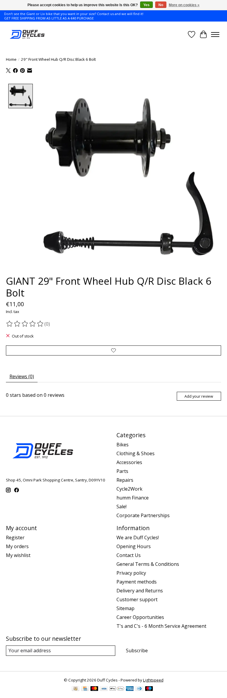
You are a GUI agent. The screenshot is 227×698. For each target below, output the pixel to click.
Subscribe (137, 650)
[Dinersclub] (139, 689)
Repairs (124, 480)
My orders (17, 546)
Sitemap (125, 608)
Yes (146, 5)
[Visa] (104, 689)
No (160, 5)
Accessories (129, 462)
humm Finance (132, 497)
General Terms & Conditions (147, 564)
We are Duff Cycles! (137, 537)
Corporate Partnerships (143, 515)
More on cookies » (184, 5)
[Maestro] (149, 689)
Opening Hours (133, 546)
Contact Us (128, 555)
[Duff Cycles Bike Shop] (27, 34)
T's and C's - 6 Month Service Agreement (161, 626)
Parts (122, 471)
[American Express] (130, 689)
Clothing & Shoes (135, 453)
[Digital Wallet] (117, 689)
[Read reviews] (25, 323)
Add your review (198, 396)
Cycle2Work (129, 489)
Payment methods (136, 582)
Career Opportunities (140, 617)
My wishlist (18, 555)
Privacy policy (131, 573)
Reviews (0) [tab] (21, 376)
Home (11, 59)
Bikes (122, 444)
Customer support (137, 599)
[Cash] (75, 689)
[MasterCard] (94, 689)
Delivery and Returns (139, 590)
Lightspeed (153, 680)
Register (15, 537)
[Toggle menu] (215, 34)
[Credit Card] (85, 689)
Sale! (121, 506)
